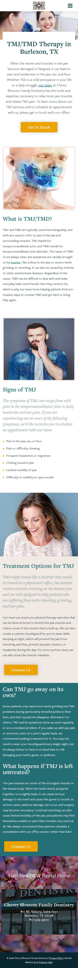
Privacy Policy (56, 958)
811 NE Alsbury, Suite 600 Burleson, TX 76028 (39, 913)
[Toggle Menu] (70, 5)
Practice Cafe (45, 962)
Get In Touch (39, 127)
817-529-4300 (39, 919)
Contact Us (20, 669)
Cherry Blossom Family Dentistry (39, 905)
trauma (15, 262)
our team (45, 85)
